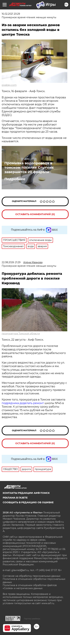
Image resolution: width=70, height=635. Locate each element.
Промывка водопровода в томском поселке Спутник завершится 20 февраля (29, 167)
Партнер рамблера (32, 619)
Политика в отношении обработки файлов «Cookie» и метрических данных (30, 587)
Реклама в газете (15, 497)
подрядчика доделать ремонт (23, 403)
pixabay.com (9, 85)
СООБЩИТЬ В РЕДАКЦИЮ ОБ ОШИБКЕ (28, 502)
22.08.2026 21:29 (11, 262)
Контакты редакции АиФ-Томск (26, 492)
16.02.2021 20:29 (11, 13)
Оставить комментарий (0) (35, 214)
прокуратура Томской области (21, 333)
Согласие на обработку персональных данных (31, 575)
